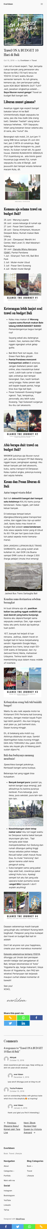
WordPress (20, 1219)
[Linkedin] (23, 1023)
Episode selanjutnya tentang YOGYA (22, 954)
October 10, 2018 (17, 1091)
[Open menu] (41, 4)
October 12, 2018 (17, 1060)
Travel (34, 60)
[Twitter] (10, 1023)
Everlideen (8, 4)
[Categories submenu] (13, 1171)
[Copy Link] (10, 1017)
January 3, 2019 (20, 1108)
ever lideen (18, 1074)
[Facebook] (36, 1017)
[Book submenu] (32, 1166)
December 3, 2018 (21, 1077)
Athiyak (13, 1057)
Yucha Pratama (16, 1088)
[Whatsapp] (23, 1017)
